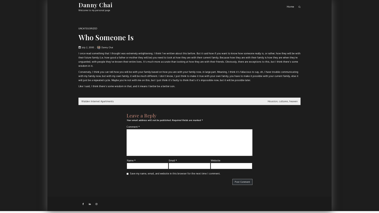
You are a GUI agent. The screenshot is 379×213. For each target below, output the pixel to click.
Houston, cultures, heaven (283, 101)
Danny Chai (95, 5)
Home (290, 6)
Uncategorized (87, 28)
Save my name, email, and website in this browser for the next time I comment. (175, 173)
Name (131, 160)
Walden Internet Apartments (97, 101)
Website (215, 160)
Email (173, 160)
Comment (133, 126)
